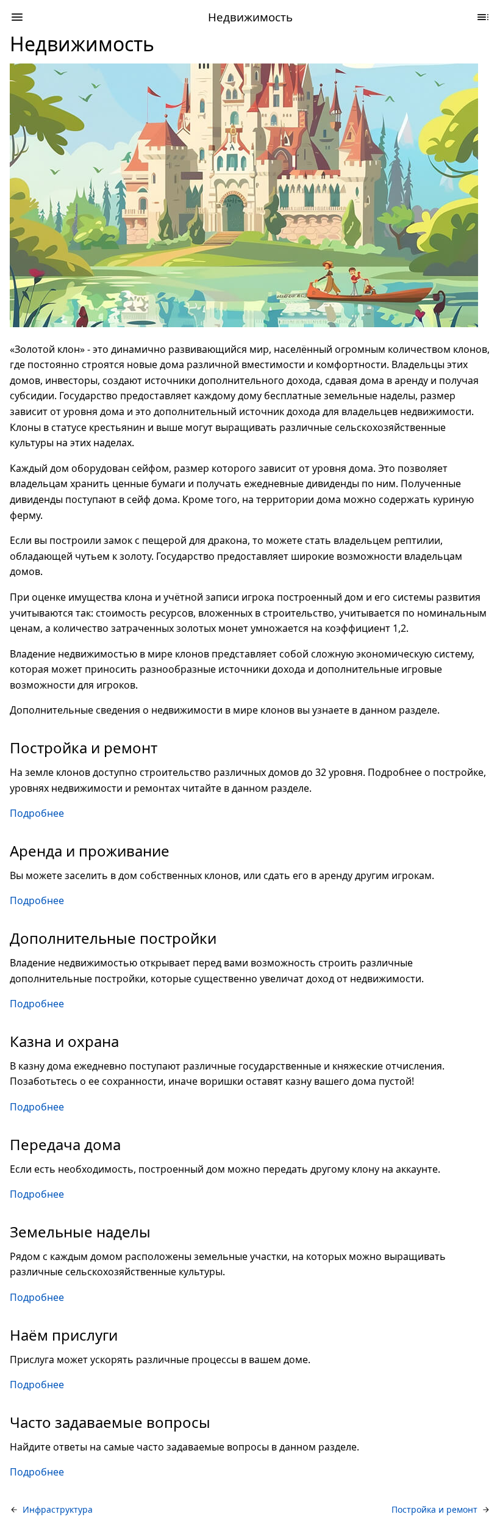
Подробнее (37, 813)
